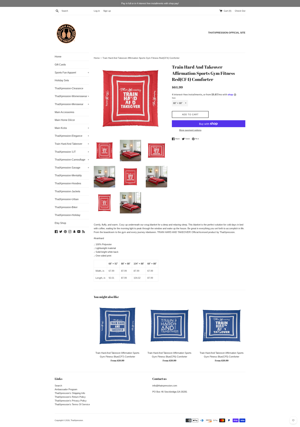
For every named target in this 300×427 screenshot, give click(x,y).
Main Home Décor (65, 120)
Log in (97, 11)
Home (58, 56)
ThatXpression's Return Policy (70, 397)
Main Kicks (72, 128)
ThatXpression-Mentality (68, 175)
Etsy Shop (60, 223)
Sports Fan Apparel (72, 72)
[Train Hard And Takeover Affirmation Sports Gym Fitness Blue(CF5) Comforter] (221, 325)
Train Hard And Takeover (72, 143)
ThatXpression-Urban (67, 199)
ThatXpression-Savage (72, 167)
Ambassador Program (66, 389)
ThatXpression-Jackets (67, 191)
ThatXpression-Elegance (72, 136)
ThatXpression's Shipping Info (70, 393)
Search (58, 385)
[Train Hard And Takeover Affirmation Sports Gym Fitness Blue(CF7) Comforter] (117, 325)
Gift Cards (60, 64)
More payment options (190, 130)
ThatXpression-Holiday (67, 215)
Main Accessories (64, 112)
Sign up (107, 11)
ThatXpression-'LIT (72, 151)
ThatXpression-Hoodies (68, 183)
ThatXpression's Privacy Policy (71, 400)
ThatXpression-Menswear (72, 104)
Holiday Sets (62, 80)
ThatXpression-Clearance (69, 88)
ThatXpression (77, 420)
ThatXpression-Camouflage (72, 159)
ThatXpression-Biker (66, 207)
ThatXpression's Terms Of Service (72, 404)
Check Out (240, 11)
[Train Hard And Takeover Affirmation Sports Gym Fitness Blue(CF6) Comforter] (169, 325)
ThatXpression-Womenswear (72, 96)
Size (174, 98)
